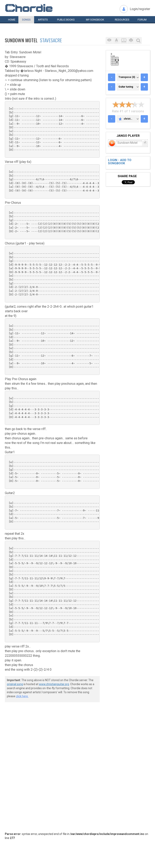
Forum (142, 19)
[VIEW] (109, 40)
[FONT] (116, 40)
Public (66, 19)
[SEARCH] (138, 40)
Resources (122, 19)
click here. (22, 696)
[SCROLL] (123, 40)
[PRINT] (131, 40)
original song (15, 684)
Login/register (140, 9)
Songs (26, 19)
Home (11, 19)
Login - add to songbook (119, 161)
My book (95, 19)
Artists (43, 19)
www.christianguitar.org (54, 684)
